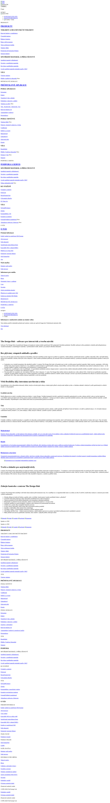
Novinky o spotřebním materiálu (9, 63)
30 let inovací (4, 239)
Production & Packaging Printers (9, 50)
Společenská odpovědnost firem (9, 245)
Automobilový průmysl (7, 112)
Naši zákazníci (5, 242)
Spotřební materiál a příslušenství (10, 171)
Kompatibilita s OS (6, 213)
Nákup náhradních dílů (7, 183)
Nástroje (3, 158)
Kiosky (3, 142)
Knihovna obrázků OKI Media (9, 296)
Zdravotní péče (5, 139)
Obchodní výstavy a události (8, 281)
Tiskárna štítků (5, 122)
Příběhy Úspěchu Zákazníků (8, 152)
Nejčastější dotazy (5, 208)
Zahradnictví (4, 136)
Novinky (3, 287)
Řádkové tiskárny (5, 39)
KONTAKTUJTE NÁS (10, 16)
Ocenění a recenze (6, 769)
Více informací (5, 326)
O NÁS (4, 229)
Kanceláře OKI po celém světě (9, 716)
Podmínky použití (5, 780)
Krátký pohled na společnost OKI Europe (12, 236)
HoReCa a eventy (5, 130)
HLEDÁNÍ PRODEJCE (11, 18)
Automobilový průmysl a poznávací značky (12, 630)
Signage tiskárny (5, 53)
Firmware (3, 192)
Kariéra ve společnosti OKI (8, 725)
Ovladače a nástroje (6, 189)
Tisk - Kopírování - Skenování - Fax (10, 106)
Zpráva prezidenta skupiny (8, 290)
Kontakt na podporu (6, 216)
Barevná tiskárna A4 (6, 109)
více (2, 259)
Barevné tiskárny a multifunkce (9, 33)
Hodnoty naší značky (6, 266)
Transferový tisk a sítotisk (8, 98)
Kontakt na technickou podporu (9, 692)
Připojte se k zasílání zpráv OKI (9, 293)
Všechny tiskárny (5, 75)
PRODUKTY (6, 26)
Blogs (2, 278)
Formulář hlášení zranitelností (9, 219)
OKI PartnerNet (5, 256)
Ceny (2, 284)
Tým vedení (4, 713)
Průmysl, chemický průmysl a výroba (11, 125)
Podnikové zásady (6, 737)
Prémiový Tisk (5, 155)
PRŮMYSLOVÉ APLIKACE (14, 85)
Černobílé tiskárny (6, 36)
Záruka (3, 211)
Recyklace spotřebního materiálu (9, 66)
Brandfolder (4, 149)
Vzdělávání (4, 128)
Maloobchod (4, 133)
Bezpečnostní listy (6, 195)
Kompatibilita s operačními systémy (10, 689)
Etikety (3, 95)
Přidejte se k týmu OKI (7, 250)
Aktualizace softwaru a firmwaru (9, 222)
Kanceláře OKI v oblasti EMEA (9, 248)
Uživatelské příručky (6, 198)
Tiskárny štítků (5, 48)
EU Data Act (4, 201)
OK (2, 329)
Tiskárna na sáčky (5, 104)
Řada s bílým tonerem (7, 42)
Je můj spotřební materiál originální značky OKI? (14, 69)
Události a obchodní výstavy (8, 766)
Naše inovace (4, 269)
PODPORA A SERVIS (10, 164)
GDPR (2, 745)
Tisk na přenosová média (7, 45)
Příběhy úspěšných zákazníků (9, 78)
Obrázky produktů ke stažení (8, 771)
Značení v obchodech (6, 624)
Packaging (3, 92)
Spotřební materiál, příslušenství (9, 60)
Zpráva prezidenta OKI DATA (9, 774)
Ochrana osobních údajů (7, 783)
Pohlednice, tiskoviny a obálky (9, 101)
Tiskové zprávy (5, 275)
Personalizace (4, 115)
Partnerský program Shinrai (8, 253)
